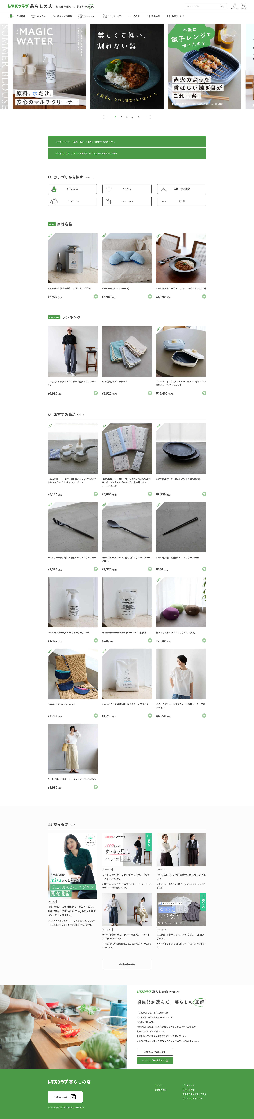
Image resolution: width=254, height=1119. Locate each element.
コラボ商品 (72, 189)
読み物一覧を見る (127, 964)
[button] (105, 117)
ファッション (72, 201)
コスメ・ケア (127, 201)
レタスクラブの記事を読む (153, 1060)
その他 (181, 201)
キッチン (127, 189)
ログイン (158, 1085)
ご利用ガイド (188, 1085)
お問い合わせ (188, 1089)
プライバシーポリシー (192, 1098)
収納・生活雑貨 (182, 189)
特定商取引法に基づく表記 (194, 1094)
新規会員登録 (160, 1089)
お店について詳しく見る (155, 1052)
